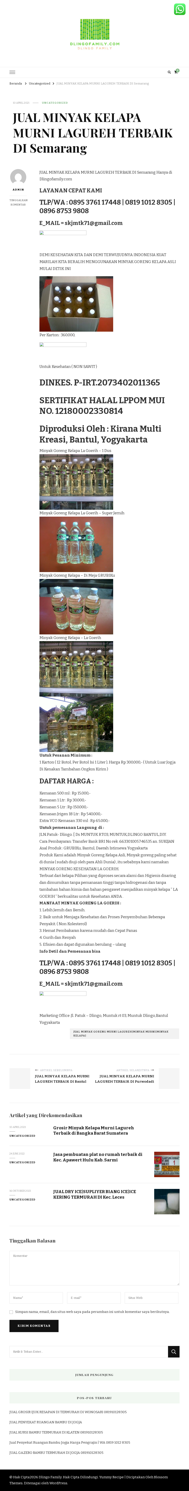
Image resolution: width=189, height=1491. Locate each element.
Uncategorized (55, 102)
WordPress (58, 1483)
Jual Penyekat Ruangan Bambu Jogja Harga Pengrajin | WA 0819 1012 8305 (69, 1442)
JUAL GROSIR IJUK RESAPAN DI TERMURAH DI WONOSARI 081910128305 (68, 1412)
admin (18, 189)
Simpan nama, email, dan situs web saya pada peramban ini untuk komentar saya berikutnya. (92, 1312)
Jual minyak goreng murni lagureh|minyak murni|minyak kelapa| (120, 1033)
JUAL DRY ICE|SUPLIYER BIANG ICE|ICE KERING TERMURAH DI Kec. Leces (94, 1194)
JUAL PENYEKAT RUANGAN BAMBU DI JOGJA (45, 1422)
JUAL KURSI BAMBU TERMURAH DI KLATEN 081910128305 (56, 1432)
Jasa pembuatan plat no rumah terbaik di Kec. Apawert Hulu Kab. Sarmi (97, 1157)
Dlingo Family (50, 1477)
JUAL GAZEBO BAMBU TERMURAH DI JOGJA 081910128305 (56, 1453)
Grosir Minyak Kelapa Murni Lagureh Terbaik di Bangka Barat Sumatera (93, 1130)
